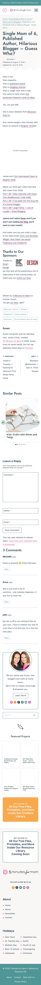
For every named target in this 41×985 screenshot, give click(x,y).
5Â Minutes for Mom (12, 341)
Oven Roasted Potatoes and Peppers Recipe (11, 788)
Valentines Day (29, 937)
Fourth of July (29, 945)
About (8, 909)
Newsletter (10, 913)
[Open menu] (36, 10)
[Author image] (4, 59)
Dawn (23, 218)
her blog (24, 222)
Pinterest (29, 348)
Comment (9, 475)
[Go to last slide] (3, 422)
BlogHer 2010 (27, 126)
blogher (24, 309)
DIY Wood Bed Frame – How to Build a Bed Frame (29, 761)
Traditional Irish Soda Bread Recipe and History (10, 761)
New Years (10, 937)
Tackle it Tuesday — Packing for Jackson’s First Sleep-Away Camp (9, 367)
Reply (6, 569)
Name (7, 511)
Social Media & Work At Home (25, 319)
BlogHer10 (8, 314)
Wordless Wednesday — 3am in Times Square (31, 363)
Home (7, 905)
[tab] (16, 444)
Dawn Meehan (21, 314)
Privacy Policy (20, 981)
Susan (11, 59)
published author (17, 84)
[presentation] (22, 415)
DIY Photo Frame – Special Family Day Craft (29, 788)
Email (7, 522)
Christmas (27, 953)
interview (8, 319)
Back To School (12, 949)
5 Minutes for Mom (21, 296)
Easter (26, 941)
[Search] (34, 715)
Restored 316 (20, 971)
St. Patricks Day (12, 941)
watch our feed (24, 278)
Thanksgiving (29, 949)
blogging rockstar (18, 87)
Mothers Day (11, 945)
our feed (14, 303)
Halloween (10, 953)
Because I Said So (11, 309)
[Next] (37, 422)
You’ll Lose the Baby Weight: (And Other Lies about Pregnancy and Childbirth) (20, 239)
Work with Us (29, 977)
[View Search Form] (5, 10)
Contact (8, 917)
